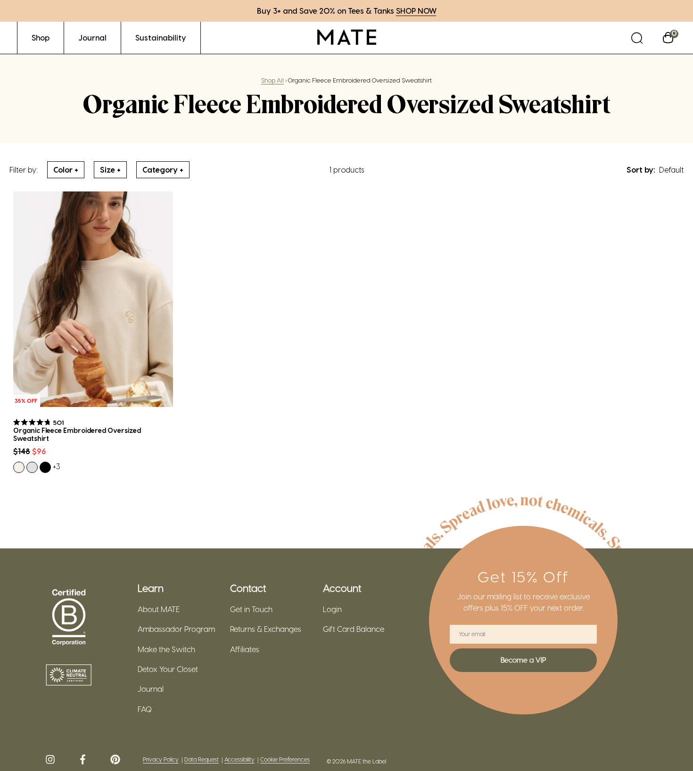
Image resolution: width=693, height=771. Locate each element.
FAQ (145, 709)
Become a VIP (523, 659)
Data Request (201, 759)
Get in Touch (251, 609)
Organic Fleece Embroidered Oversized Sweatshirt (77, 434)
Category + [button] (162, 169)
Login (332, 609)
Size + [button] (110, 169)
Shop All (272, 79)
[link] (40, 37)
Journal (151, 689)
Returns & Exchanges (265, 629)
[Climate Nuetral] (68, 676)
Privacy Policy (161, 759)
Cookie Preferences (285, 759)
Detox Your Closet (168, 669)
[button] (637, 37)
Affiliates (244, 649)
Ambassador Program (176, 629)
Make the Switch (166, 649)
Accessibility (239, 759)
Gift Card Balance (353, 629)
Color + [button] (65, 169)
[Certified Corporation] (68, 617)
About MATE (159, 609)
